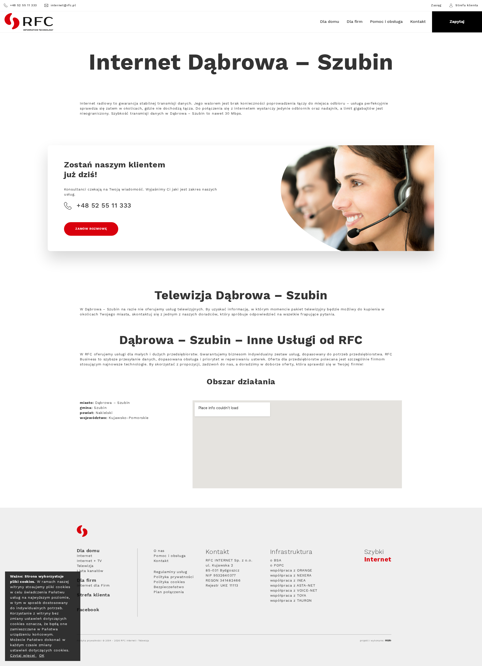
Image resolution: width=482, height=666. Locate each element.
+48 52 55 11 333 (23, 5)
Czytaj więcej (23, 655)
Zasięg (436, 5)
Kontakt (418, 21)
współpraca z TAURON (291, 600)
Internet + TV (89, 561)
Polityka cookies (169, 582)
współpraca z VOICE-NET (293, 590)
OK (41, 655)
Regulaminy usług (170, 572)
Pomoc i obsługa (386, 21)
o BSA (275, 560)
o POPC (277, 565)
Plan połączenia (169, 592)
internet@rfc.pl (63, 5)
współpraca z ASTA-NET (292, 585)
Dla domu (329, 21)
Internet (84, 556)
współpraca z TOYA (288, 595)
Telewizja (85, 566)
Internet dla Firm (93, 585)
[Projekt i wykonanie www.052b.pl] (388, 640)
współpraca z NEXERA (291, 575)
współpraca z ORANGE (291, 570)
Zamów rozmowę (91, 229)
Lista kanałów (90, 571)
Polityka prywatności (174, 577)
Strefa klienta (466, 5)
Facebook (88, 610)
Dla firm (355, 21)
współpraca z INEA (288, 580)
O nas (159, 551)
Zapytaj (457, 21)
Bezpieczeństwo (169, 587)
